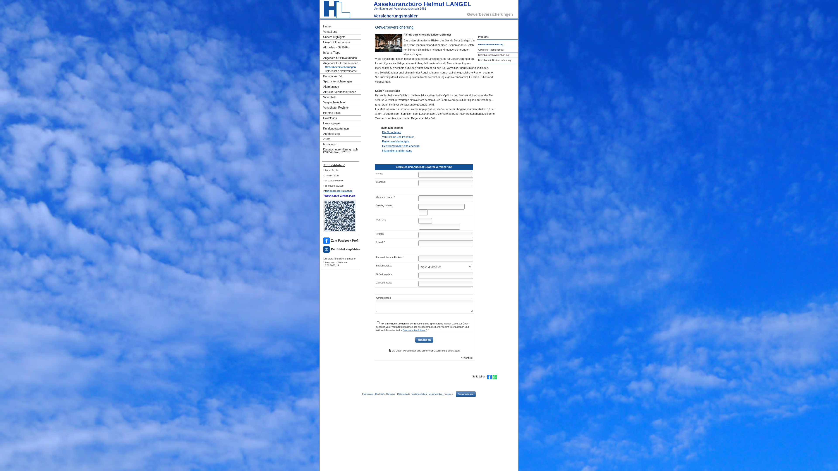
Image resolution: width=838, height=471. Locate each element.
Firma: (379, 173)
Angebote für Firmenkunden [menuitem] (340, 63)
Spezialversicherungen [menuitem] (337, 81)
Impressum (367, 394)
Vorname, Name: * (385, 197)
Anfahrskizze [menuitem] (331, 133)
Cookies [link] (449, 394)
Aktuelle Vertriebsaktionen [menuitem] (339, 92)
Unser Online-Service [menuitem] (336, 42)
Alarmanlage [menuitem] (331, 86)
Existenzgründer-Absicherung (400, 146)
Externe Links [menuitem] (332, 112)
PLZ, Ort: (381, 219)
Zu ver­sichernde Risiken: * (390, 257)
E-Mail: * (380, 242)
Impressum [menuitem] (330, 144)
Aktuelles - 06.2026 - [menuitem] (336, 47)
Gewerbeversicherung (490, 44)
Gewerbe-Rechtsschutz (491, 49)
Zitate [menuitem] (326, 139)
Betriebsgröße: (384, 265)
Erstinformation (419, 394)
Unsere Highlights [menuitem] (334, 37)
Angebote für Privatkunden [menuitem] (340, 58)
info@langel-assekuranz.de (337, 190)
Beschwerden (436, 394)
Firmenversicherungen (395, 141)
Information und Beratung (397, 150)
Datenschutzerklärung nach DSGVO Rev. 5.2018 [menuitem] (340, 151)
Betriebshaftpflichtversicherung (494, 60)
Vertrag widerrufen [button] (465, 394)
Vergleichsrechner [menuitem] (334, 102)
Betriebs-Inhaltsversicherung (493, 55)
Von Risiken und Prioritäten (398, 136)
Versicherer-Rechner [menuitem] (336, 107)
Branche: (381, 182)
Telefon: (380, 233)
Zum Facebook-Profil (345, 240)
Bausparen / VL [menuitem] (333, 76)
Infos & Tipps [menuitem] (331, 52)
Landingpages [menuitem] (332, 123)
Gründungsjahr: (384, 274)
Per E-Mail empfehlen (345, 249)
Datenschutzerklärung (414, 330)
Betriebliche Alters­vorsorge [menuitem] (341, 71)
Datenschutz (403, 394)
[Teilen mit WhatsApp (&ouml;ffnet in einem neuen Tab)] (495, 377)
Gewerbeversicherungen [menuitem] (340, 67)
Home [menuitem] (327, 26)
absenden (424, 339)
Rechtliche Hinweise (385, 394)
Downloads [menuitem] (330, 118)
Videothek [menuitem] (329, 97)
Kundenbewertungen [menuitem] (336, 128)
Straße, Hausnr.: (384, 205)
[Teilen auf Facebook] (489, 377)
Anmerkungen (383, 298)
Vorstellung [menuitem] (330, 31)
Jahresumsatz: (384, 282)
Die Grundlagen (391, 132)
